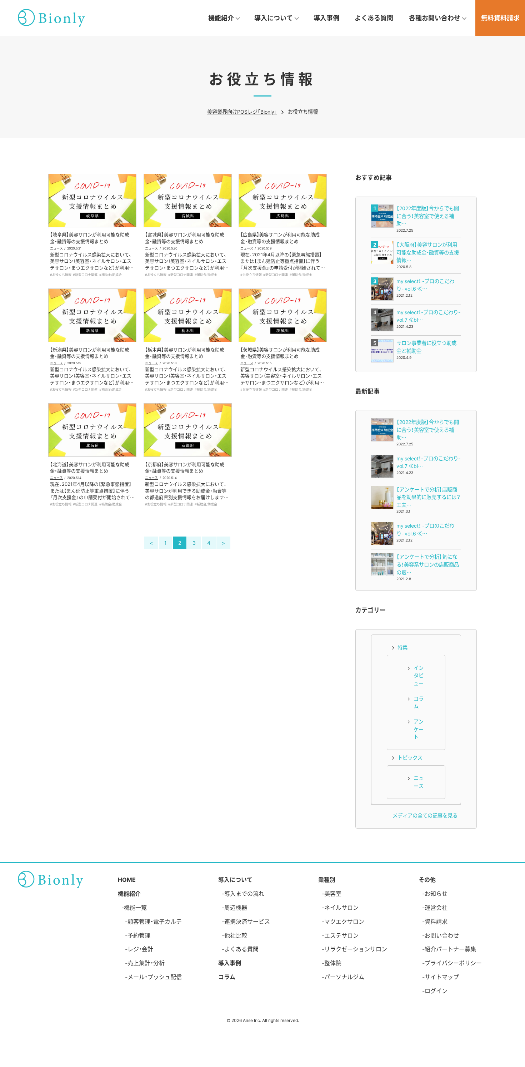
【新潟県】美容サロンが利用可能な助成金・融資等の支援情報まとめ (89, 352)
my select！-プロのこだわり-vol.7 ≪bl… (428, 316)
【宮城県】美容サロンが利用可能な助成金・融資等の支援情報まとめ (184, 237)
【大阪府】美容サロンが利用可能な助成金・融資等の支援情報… (427, 252)
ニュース (56, 248)
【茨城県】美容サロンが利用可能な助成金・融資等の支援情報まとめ (280, 352)
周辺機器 (235, 907)
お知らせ (436, 893)
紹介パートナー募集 (450, 948)
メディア (402, 815)
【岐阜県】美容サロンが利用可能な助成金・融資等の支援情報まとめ (89, 237)
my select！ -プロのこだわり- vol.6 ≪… (425, 285)
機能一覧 (135, 907)
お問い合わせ (442, 935)
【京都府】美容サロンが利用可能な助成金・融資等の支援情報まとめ (184, 467)
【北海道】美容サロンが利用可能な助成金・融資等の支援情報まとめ (89, 467)
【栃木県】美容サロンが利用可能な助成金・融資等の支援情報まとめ (184, 352)
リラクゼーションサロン (355, 948)
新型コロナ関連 (86, 274)
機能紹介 (129, 893)
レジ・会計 (140, 948)
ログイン (436, 990)
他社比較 (235, 935)
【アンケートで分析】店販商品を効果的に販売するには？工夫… (428, 497)
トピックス (410, 757)
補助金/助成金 (111, 274)
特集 (403, 647)
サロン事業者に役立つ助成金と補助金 (426, 347)
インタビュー (419, 675)
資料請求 (436, 921)
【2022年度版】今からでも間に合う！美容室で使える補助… (427, 215)
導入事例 (326, 18)
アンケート (419, 729)
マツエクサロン (344, 921)
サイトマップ (442, 976)
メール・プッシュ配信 (155, 976)
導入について (235, 879)
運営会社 (436, 907)
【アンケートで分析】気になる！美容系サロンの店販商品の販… (427, 564)
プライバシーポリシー (453, 962)
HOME (127, 879)
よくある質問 (374, 18)
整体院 (332, 962)
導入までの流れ (244, 893)
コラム (419, 702)
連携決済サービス (247, 921)
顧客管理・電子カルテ (155, 921)
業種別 (326, 879)
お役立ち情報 (61, 274)
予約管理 (139, 935)
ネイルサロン (341, 907)
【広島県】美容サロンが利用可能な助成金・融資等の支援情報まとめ (280, 237)
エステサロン (341, 935)
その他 (427, 879)
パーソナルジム (344, 976)
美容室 (332, 893)
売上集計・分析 (146, 962)
